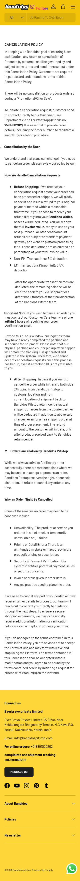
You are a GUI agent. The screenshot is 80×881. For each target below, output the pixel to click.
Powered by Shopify (42, 870)
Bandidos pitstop (22, 870)
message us (19, 772)
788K (40, 3)
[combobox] (40, 17)
